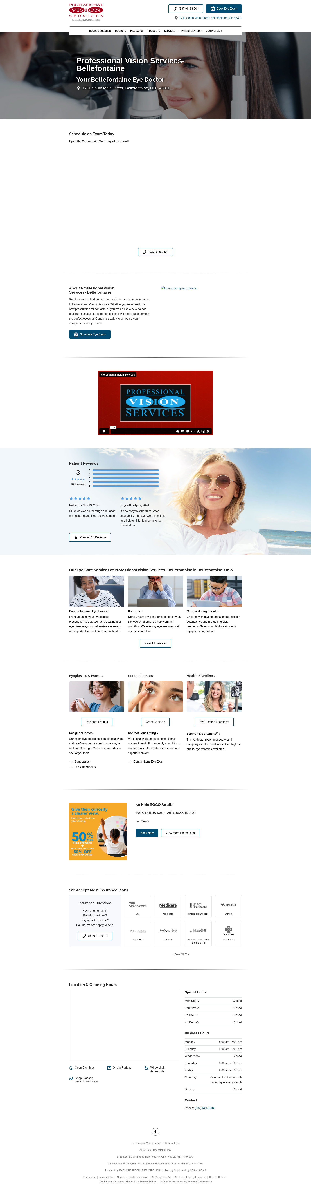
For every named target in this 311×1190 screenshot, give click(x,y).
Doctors (120, 31)
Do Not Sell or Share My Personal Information (186, 1181)
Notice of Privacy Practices (190, 1177)
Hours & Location (100, 31)
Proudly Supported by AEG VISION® (185, 1170)
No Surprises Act (161, 1177)
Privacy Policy (217, 1177)
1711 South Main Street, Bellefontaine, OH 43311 (210, 17)
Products (154, 31)
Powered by (133, 1170)
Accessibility (106, 1177)
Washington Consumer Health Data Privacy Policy (127, 1181)
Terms (145, 821)
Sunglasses (82, 761)
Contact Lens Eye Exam (148, 761)
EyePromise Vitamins (202, 733)
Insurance (136, 31)
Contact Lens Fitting (142, 733)
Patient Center (190, 31)
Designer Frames (81, 733)
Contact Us (213, 31)
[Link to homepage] (91, 12)
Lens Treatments (85, 767)
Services (169, 31)
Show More (127, 525)
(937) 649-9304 (204, 1108)
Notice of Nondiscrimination (132, 1177)
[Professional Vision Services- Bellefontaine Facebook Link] (155, 1132)
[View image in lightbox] (179, 288)
